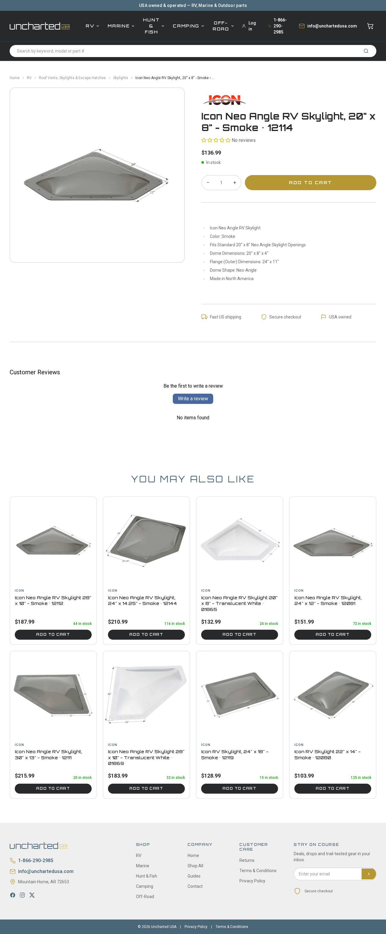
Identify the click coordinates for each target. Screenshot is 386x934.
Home (15, 78)
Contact (195, 886)
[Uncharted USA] (40, 25)
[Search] (366, 51)
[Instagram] (22, 895)
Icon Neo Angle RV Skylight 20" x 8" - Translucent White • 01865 (239, 603)
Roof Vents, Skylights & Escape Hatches (72, 78)
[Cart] (370, 26)
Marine (119, 25)
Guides (194, 876)
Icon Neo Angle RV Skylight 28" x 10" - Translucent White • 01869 (146, 757)
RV (90, 25)
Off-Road (221, 25)
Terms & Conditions (258, 870)
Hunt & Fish (151, 25)
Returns (247, 860)
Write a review (193, 398)
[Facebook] (13, 895)
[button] (215, 140)
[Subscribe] (369, 873)
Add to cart (53, 634)
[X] (32, 895)
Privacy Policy (252, 880)
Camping (186, 25)
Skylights (120, 78)
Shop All (195, 865)
